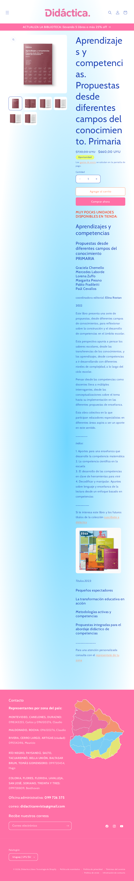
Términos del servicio (115, 869)
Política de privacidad (92, 869)
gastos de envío (88, 162)
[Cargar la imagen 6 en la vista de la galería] (30, 118)
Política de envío (91, 873)
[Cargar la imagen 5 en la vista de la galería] (15, 118)
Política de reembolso (70, 869)
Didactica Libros (28, 869)
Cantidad (80, 171)
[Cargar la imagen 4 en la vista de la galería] (60, 103)
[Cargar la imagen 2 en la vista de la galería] (30, 103)
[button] (7, 12)
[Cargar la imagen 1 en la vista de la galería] (15, 103)
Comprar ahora (100, 201)
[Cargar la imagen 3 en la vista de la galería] (45, 103)
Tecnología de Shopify (46, 869)
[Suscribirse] (67, 826)
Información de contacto (114, 873)
